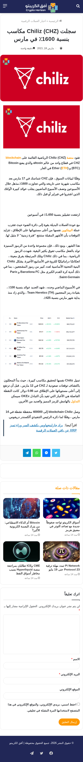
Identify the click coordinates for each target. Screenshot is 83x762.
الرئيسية (54, 21)
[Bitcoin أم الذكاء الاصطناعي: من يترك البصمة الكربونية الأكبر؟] (21, 508)
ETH (64, 168)
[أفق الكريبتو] (41, 8)
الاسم (75, 659)
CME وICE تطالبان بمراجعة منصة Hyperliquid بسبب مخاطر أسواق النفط (23, 569)
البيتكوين (67, 230)
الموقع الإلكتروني (70, 689)
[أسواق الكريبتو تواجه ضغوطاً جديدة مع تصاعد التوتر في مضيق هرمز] (61, 508)
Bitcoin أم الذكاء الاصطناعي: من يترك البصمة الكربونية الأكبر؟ (22, 526)
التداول (75, 401)
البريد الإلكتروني (69, 674)
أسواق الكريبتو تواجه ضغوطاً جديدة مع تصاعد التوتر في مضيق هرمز (63, 526)
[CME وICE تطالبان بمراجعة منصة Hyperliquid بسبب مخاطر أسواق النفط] (21, 551)
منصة (70, 157)
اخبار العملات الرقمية (33, 21)
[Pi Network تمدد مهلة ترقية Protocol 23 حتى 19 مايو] (61, 551)
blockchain (13, 157)
